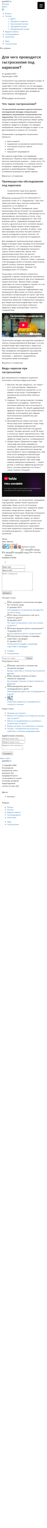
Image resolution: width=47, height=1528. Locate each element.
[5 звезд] (24, 552)
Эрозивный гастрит (18, 26)
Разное (8, 13)
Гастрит (8, 16)
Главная (10, 650)
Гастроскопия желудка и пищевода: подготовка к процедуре (22, 645)
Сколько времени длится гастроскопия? (24, 633)
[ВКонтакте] (4, 547)
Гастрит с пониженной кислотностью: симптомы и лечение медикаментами (23, 729)
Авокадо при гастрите (16, 713)
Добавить (7, 593)
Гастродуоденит (12, 34)
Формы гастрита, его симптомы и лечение (25, 726)
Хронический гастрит (19, 23)
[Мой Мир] (15, 547)
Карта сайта (5, 758)
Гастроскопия (11, 43)
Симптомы (9, 36)
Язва (7, 41)
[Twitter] (7, 547)
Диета (13, 18)
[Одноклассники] (11, 547)
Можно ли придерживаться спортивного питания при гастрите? (24, 722)
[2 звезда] (35, 549)
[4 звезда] (15, 552)
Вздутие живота (12, 31)
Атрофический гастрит (20, 29)
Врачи (4, 6)
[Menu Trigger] (41, 5)
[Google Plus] (19, 547)
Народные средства (19, 21)
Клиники (5, 4)
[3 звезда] (6, 552)
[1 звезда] (25, 549)
